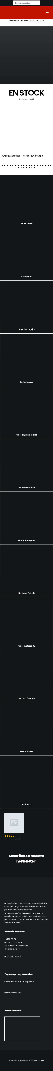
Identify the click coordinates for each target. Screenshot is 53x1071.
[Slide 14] (37, 165)
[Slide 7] (18, 165)
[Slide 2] (4, 165)
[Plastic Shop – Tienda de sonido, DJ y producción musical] (15, 12)
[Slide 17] (45, 165)
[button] (47, 12)
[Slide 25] (32, 167)
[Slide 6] (15, 165)
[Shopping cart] (40, 12)
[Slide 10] (26, 165)
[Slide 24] (29, 167)
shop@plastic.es (12, 949)
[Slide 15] (40, 165)
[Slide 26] (34, 167)
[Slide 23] (26, 167)
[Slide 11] (29, 165)
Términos (23, 1060)
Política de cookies (36, 1060)
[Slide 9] (23, 165)
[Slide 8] (21, 165)
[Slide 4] (10, 165)
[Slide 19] (51, 165)
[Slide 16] (42, 165)
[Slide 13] (34, 165)
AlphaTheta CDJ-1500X (16, 156)
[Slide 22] (23, 167)
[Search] (36, 12)
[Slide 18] (48, 165)
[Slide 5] (13, 165)
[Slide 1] (2, 165)
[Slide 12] (32, 165)
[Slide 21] (21, 167)
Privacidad (13, 1060)
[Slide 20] (18, 167)
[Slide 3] (7, 165)
